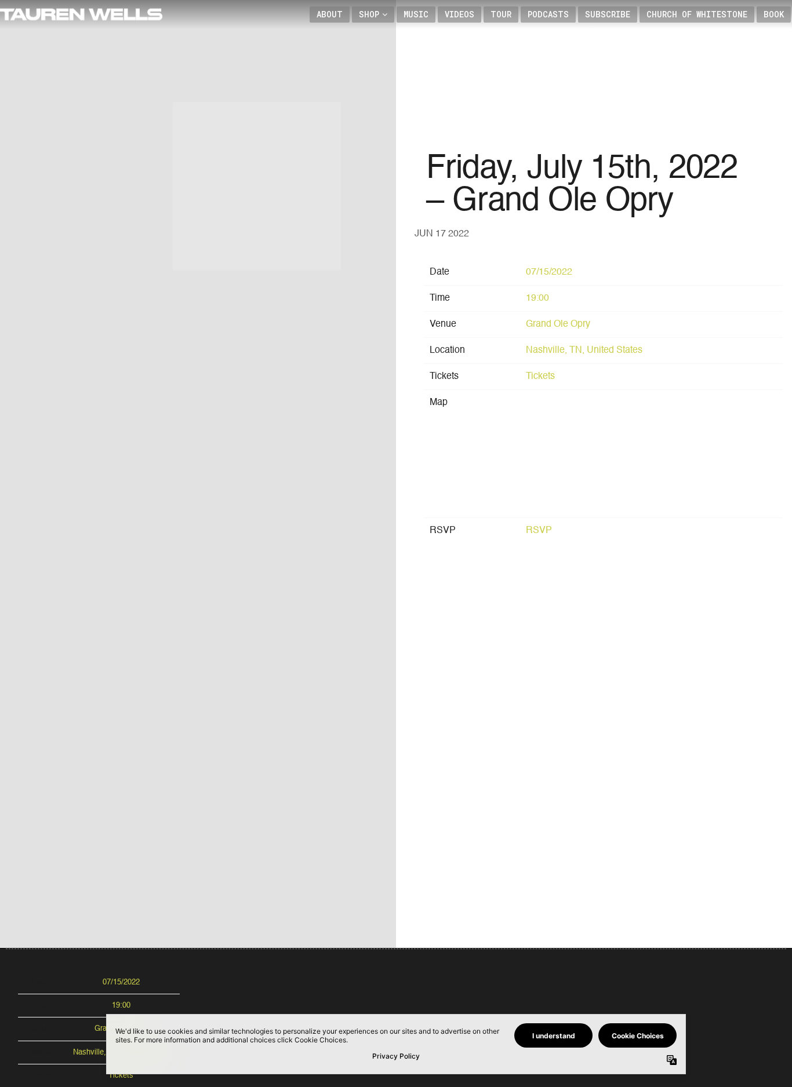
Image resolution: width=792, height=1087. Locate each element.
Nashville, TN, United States (584, 350)
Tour (501, 14)
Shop (369, 14)
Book (774, 14)
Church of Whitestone (696, 14)
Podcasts (548, 14)
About (330, 14)
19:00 (537, 298)
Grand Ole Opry (558, 324)
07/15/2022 (549, 272)
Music (416, 14)
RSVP (539, 530)
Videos (459, 14)
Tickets (540, 376)
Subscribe (607, 14)
